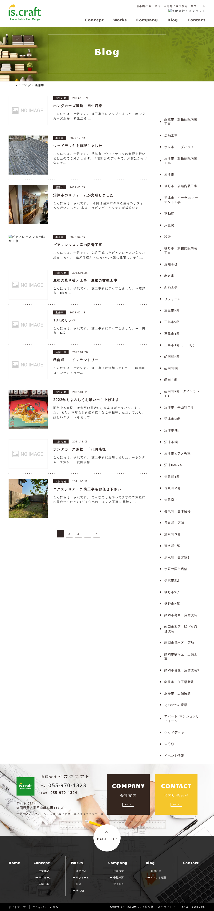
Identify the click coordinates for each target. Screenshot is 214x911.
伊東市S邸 (171, 580)
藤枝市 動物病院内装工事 (180, 121)
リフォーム (172, 299)
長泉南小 (170, 499)
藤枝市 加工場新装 (179, 682)
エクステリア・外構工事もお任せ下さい (87, 489)
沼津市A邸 (172, 430)
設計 (167, 236)
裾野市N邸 (172, 603)
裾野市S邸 (171, 592)
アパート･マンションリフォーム (181, 718)
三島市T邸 (172, 333)
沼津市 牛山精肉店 (179, 407)
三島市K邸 (172, 310)
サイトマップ (17, 907)
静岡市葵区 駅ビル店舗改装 (180, 629)
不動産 (169, 213)
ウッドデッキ (174, 732)
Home (14, 862)
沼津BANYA (173, 465)
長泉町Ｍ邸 (172, 488)
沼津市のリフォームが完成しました (83, 195)
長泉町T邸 (172, 476)
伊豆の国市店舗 (175, 569)
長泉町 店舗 (174, 523)
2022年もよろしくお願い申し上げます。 (88, 399)
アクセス (118, 884)
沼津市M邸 (172, 419)
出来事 (169, 276)
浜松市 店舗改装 (177, 693)
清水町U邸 (172, 546)
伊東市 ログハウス (179, 147)
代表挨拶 (118, 871)
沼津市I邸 (171, 442)
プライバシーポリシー (47, 907)
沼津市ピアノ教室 (177, 453)
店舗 (78, 884)
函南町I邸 (171, 368)
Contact (191, 862)
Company (117, 862)
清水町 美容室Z (176, 557)
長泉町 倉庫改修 (177, 511)
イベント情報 (174, 755)
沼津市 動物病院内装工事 (180, 160)
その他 (80, 890)
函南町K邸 (172, 356)
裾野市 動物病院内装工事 (180, 250)
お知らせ (170, 264)
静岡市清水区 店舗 (179, 642)
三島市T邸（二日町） (180, 345)
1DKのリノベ (64, 320)
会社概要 (118, 877)
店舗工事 (170, 135)
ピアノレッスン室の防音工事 (77, 244)
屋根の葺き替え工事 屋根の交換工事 (85, 280)
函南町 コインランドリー (76, 359)
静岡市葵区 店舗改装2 (181, 670)
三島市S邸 (171, 322)
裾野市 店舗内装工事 (180, 186)
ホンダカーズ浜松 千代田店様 (79, 449)
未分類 (169, 744)
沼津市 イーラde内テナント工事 (181, 199)
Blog (150, 862)
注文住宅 (44, 871)
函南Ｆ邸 (170, 380)
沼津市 (169, 174)
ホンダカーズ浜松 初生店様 (77, 105)
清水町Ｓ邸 (172, 534)
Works (77, 862)
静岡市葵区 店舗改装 (180, 615)
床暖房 (169, 225)
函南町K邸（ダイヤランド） (181, 393)
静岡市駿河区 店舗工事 (180, 656)
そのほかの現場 (175, 705)
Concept (41, 862)
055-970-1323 (67, 785)
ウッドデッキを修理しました (77, 145)
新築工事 (170, 287)
